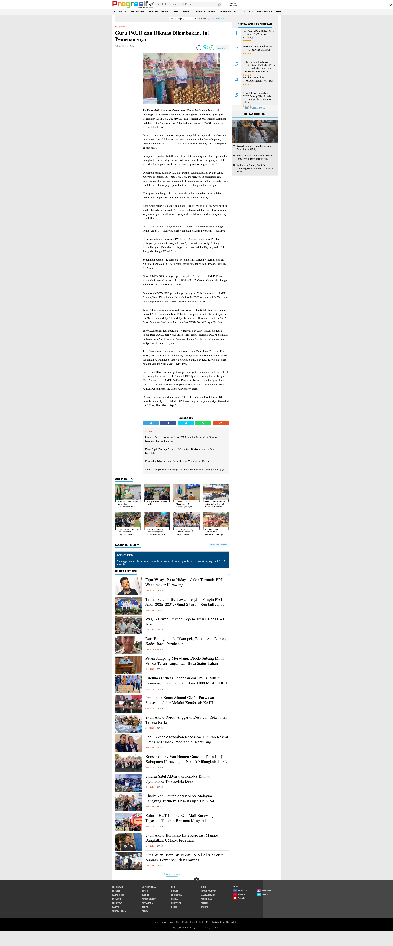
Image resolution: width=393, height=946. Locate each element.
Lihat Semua (172, 874)
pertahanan (148, 903)
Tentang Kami (218, 922)
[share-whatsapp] (211, 47)
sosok (174, 907)
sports (204, 907)
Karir (201, 922)
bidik (203, 887)
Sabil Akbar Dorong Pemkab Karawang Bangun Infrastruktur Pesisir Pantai (255, 168)
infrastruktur (264, 11)
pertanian (176, 903)
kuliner (146, 895)
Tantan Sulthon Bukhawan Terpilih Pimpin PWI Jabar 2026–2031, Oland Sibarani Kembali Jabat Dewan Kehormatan (184, 604)
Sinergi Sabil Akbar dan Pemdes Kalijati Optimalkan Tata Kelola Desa (177, 779)
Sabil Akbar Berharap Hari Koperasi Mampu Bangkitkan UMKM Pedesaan (181, 838)
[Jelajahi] (389, 4)
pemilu (174, 899)
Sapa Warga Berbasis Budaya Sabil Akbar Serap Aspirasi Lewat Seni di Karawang (184, 857)
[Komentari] (221, 423)
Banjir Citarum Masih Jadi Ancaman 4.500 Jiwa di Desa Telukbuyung (254, 157)
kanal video (118, 895)
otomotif (116, 899)
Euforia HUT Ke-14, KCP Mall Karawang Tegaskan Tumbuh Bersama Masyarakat (179, 818)
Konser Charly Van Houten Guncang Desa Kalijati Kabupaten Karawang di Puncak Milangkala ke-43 (186, 759)
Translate (220, 18)
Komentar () (222, 47)
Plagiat (185, 922)
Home (156, 922)
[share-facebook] (198, 47)
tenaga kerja (119, 911)
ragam (164, 11)
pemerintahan (137, 11)
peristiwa (153, 11)
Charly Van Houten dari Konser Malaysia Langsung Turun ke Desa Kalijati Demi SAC (181, 798)
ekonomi (186, 11)
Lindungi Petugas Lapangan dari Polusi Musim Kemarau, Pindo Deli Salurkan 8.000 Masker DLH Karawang (186, 683)
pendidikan (199, 11)
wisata (145, 911)
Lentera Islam (149, 887)
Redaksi (193, 922)
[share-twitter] (205, 47)
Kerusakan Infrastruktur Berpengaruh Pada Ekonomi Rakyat (254, 147)
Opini (251, 11)
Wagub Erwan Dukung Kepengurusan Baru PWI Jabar (184, 621)
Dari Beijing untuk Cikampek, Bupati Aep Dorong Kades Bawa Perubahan (186, 641)
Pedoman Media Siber (170, 922)
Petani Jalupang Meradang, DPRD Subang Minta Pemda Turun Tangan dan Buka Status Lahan (184, 661)
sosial (175, 11)
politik (122, 11)
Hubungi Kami (232, 922)
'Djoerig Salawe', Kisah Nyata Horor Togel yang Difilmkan (257, 48)
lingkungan (225, 11)
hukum (211, 11)
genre (145, 891)
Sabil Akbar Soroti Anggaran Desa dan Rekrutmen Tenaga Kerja (186, 720)
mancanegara (208, 895)
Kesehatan (239, 11)
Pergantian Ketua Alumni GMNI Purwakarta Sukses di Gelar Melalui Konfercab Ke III (181, 700)
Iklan (208, 922)
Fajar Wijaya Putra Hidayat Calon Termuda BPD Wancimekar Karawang (184, 582)
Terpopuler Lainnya (255, 108)
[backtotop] (196, 880)
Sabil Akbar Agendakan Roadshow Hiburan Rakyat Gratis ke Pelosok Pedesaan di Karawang (186, 739)
